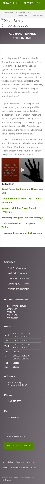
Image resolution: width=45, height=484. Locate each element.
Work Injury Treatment (18, 289)
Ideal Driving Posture (16, 305)
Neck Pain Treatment (18, 273)
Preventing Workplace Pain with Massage (22, 217)
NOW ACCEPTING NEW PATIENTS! (22, 3)
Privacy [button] (5, 467)
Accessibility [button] (8, 462)
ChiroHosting (6, 480)
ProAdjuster (12, 317)
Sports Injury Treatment (19, 283)
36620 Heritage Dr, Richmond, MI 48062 (18, 13)
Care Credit (11, 308)
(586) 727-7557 (22, 16)
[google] (5, 427)
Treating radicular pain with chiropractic (22, 233)
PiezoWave (11, 314)
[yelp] (16, 427)
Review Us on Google (17, 436)
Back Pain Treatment (17, 268)
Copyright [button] (20, 462)
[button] (22, 170)
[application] (23, 170)
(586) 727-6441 (38, 16)
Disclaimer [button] (30, 462)
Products (10, 311)
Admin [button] (33, 467)
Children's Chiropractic (18, 278)
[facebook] (11, 427)
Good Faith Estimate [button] (19, 467)
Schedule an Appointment (18, 445)
